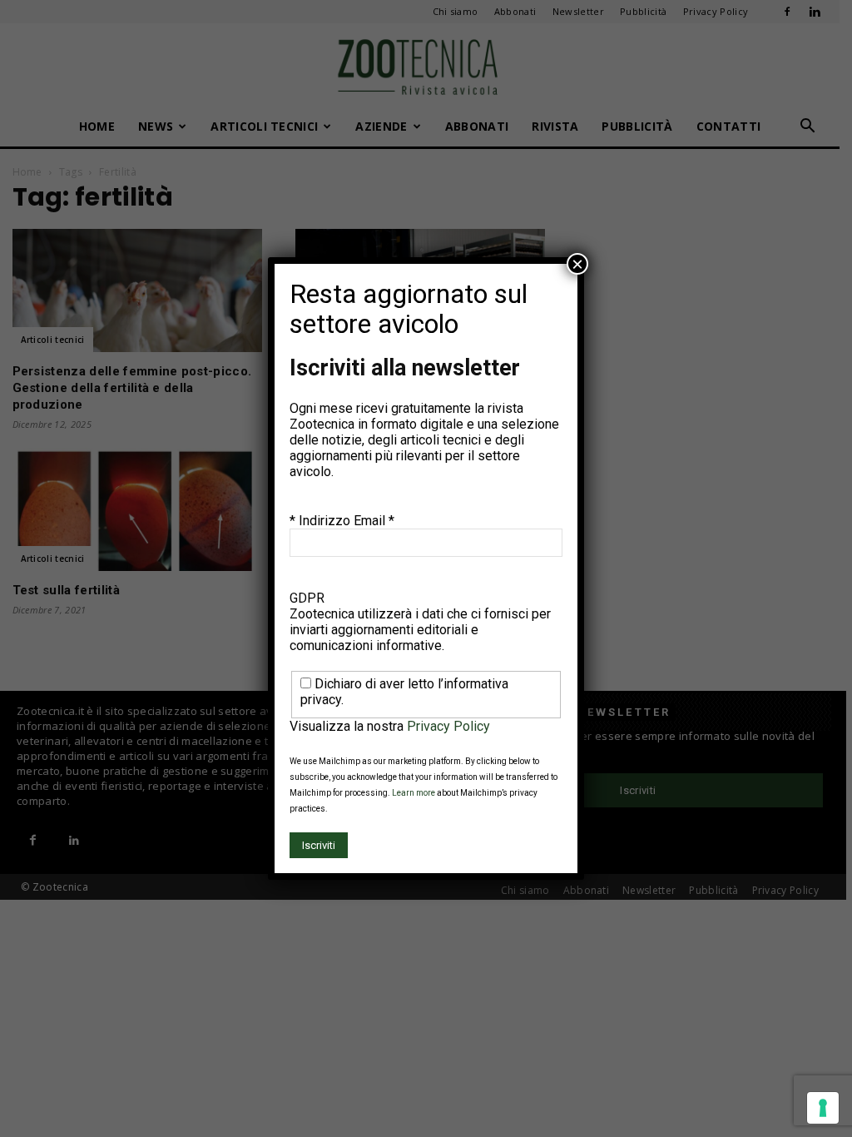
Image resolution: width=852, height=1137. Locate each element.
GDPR (307, 598)
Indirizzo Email (346, 521)
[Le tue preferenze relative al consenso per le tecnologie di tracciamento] (823, 1108)
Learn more (413, 792)
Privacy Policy (448, 726)
